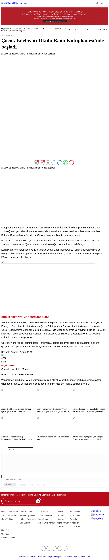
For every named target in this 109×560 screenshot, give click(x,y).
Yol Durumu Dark (8, 515)
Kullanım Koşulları (72, 557)
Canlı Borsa (43, 511)
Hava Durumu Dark (9, 511)
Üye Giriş (5, 530)
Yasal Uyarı (85, 557)
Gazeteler (74, 523)
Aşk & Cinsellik (39, 29)
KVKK (61, 557)
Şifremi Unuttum (8, 538)
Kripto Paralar (63, 523)
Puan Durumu (44, 519)
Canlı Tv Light (7, 519)
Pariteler (60, 526)
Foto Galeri (75, 511)
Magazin (27, 29)
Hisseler (60, 519)
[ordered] (30, 485)
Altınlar (60, 511)
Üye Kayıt (5, 534)
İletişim (32, 557)
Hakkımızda (23, 557)
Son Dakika (25, 523)
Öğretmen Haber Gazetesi (11, 29)
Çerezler (54, 557)
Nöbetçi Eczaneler (28, 519)
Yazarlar (73, 519)
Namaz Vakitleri (45, 515)
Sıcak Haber (75, 526)
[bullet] (32, 485)
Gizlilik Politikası (43, 557)
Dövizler (60, 515)
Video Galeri (75, 515)
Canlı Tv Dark (26, 511)
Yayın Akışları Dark (28, 515)
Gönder (9, 485)
